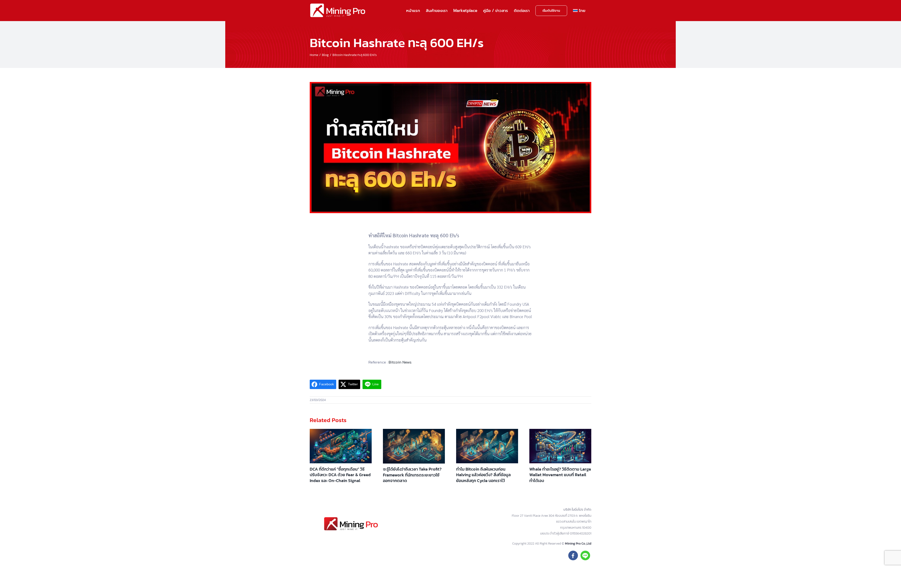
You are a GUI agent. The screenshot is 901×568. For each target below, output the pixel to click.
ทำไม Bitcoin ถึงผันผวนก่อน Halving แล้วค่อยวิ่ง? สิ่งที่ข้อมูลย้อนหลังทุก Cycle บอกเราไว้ (483, 475)
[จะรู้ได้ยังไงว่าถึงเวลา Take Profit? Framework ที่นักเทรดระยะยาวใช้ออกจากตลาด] (414, 446)
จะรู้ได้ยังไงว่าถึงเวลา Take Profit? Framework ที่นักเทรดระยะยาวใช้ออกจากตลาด (412, 475)
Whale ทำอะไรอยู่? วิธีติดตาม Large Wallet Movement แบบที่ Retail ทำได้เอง (560, 475)
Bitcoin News (400, 362)
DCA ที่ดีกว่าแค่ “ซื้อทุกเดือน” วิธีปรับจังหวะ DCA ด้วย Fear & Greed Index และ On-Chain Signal (340, 475)
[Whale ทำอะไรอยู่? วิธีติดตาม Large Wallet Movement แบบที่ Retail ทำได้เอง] (560, 446)
